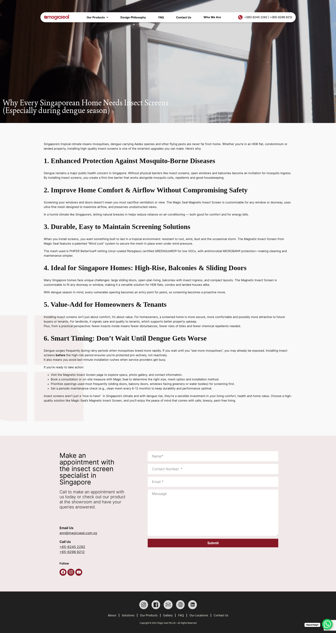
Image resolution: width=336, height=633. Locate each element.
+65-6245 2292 (72, 547)
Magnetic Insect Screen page (83, 375)
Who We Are (212, 17)
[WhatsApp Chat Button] (327, 624)
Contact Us (183, 17)
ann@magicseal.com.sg (78, 533)
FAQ (161, 17)
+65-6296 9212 (72, 552)
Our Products (96, 17)
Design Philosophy (133, 17)
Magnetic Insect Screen (205, 202)
